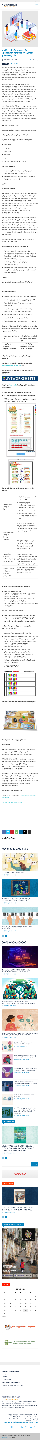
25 (10, 1310)
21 (26, 1307)
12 (15, 1303)
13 (20, 1303)
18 (10, 1307)
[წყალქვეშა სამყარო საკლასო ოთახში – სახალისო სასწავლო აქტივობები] (20, 888)
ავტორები (5, 1376)
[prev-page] (3, 936)
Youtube (36, 1427)
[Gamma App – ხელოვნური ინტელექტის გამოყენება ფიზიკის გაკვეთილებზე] (20, 957)
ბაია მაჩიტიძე (14, 64)
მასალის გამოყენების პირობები (12, 1385)
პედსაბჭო (5, 1374)
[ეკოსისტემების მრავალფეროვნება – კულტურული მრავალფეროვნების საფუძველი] (20, 988)
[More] (34, 832)
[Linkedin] (21, 832)
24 (4, 1310)
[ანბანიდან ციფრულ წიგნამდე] (20, 862)
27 (20, 1310)
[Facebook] (4, 832)
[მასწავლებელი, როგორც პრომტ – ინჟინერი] (7, 1099)
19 (15, 1307)
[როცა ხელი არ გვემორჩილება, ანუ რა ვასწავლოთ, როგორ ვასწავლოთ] (7, 1072)
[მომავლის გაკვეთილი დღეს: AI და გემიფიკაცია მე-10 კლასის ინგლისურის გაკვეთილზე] (20, 1020)
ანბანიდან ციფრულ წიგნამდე (13, 873)
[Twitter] (8, 832)
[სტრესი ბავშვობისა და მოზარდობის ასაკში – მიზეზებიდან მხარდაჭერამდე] (7, 1059)
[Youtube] (31, 1427)
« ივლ (4, 1316)
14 (26, 1303)
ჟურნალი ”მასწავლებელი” (10, 1371)
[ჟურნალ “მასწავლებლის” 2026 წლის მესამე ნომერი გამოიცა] (20, 1196)
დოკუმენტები (6, 1379)
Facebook (17, 1427)
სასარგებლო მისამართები (11, 1382)
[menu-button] (36, 5)
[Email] (25, 832)
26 (15, 1310)
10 (4, 1303)
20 (20, 1307)
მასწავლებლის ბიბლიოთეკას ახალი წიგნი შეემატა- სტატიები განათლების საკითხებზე (18, 1148)
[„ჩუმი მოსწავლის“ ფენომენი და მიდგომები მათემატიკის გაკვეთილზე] (7, 1086)
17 (4, 1307)
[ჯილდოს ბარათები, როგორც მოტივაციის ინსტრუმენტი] (7, 1046)
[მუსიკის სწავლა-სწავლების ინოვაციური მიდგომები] (20, 916)
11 (10, 1303)
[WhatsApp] (16, 832)
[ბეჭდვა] (29, 832)
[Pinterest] (12, 832)
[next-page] (6, 936)
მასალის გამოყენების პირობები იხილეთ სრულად (21, 1422)
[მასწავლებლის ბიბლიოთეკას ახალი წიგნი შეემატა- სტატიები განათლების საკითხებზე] (20, 1135)
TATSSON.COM (6, 1437)
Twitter (27, 1427)
